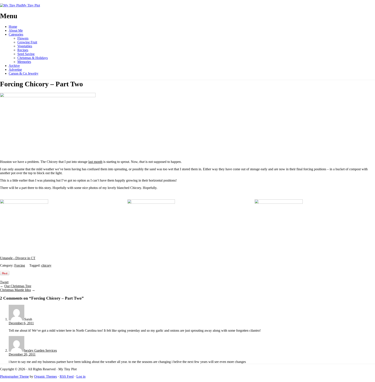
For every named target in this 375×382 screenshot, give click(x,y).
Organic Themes (45, 376)
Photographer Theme (14, 376)
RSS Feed (67, 376)
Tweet (4, 282)
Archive (14, 65)
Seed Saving (26, 54)
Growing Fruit (27, 42)
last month (95, 162)
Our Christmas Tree (17, 286)
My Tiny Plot (31, 5)
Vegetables (24, 46)
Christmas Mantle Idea (15, 290)
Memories (24, 62)
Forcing (19, 265)
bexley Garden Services (40, 350)
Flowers (22, 38)
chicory (46, 265)
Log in (81, 376)
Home (13, 26)
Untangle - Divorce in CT (17, 258)
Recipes (22, 50)
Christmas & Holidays (32, 58)
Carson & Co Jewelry (23, 73)
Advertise (15, 69)
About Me (16, 30)
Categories (16, 34)
